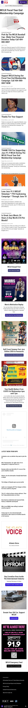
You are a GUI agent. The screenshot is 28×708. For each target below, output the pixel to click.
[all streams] (26, 706)
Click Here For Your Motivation (14, 315)
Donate (23, 2)
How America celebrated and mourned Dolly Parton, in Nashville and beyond (12, 500)
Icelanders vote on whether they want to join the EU (13, 457)
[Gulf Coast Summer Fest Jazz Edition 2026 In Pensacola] (14, 333)
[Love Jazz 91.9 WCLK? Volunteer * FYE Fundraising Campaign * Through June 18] (13, 179)
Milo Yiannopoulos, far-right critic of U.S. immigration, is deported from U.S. (12, 463)
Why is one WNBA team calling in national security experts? (12, 507)
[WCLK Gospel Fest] (14, 251)
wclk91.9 (25, 445)
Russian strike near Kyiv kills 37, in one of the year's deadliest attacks (13, 469)
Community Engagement (6, 32)
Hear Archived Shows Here (14, 405)
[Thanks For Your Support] (13, 105)
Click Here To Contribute (14, 666)
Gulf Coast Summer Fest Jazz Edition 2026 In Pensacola (14, 350)
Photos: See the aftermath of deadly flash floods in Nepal (14, 476)
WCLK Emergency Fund (14, 662)
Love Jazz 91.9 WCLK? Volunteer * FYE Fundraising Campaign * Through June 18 (14, 194)
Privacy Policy (6, 686)
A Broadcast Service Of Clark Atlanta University (13, 680)
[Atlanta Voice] (14, 530)
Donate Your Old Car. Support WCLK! (14, 613)
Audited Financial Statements (9, 689)
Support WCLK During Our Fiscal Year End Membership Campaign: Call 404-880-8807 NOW (13, 79)
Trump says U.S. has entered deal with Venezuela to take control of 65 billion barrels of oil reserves (13, 514)
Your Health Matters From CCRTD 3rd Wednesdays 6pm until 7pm (14, 391)
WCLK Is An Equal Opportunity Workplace (12, 683)
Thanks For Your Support (12, 116)
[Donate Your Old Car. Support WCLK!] (14, 600)
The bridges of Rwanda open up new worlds (12, 482)
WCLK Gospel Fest (14, 267)
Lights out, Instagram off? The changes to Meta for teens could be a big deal (13, 487)
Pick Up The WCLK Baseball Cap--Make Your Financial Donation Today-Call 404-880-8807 (13, 38)
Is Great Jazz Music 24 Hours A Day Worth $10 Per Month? (13, 218)
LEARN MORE (14, 618)
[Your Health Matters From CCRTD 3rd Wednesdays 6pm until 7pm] (14, 373)
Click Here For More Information (14, 355)
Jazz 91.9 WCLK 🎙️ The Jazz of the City (12, 445)
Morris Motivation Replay (14, 304)
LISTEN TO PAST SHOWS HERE (14, 584)
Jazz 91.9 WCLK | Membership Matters (14, 5)
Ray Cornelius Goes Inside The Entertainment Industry (14, 577)
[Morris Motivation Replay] (14, 288)
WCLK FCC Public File (7, 692)
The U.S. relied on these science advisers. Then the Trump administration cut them (13, 494)
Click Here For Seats (14, 270)
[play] (2, 706)
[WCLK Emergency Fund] (14, 641)
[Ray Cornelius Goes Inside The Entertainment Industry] (14, 562)
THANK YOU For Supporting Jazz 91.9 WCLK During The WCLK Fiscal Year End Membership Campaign (13, 154)
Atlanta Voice (14, 543)
